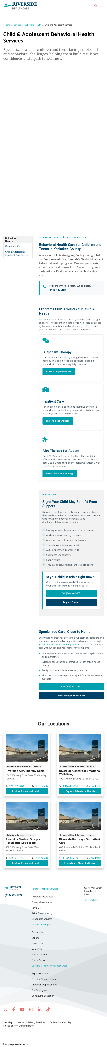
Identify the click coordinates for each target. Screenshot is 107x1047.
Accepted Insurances (42, 896)
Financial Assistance (42, 902)
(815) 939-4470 (15, 786)
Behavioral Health (11, 240)
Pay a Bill (36, 907)
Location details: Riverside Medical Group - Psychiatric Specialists (26, 834)
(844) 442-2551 (57, 289)
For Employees (39, 990)
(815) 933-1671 (13, 895)
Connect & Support (42, 924)
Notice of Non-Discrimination (18, 1025)
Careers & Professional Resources (49, 965)
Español (36, 937)
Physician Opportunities (44, 984)
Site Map (8, 1022)
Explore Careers (40, 973)
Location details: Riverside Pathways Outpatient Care (80, 834)
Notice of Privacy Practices (31, 1022)
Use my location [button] (13, 15)
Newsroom (37, 943)
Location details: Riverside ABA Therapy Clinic (26, 763)
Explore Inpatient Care (58, 421)
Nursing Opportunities (44, 979)
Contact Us (37, 932)
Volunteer (37, 949)
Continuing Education (43, 995)
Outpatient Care (13, 246)
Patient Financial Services (45, 888)
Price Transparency (42, 913)
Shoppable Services (42, 918)
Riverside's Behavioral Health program (59, 644)
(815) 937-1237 (15, 857)
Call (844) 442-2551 (72, 593)
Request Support (71, 602)
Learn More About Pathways (82, 863)
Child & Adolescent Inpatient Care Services (17, 253)
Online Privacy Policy (60, 1022)
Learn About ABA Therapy (59, 473)
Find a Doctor (39, 960)
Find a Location (40, 954)
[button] (102, 6)
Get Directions (91, 899)
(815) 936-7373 (68, 857)
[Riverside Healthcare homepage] (20, 6)
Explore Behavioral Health (30, 791)
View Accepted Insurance (71, 695)
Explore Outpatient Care (58, 371)
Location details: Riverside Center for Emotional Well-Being (80, 763)
